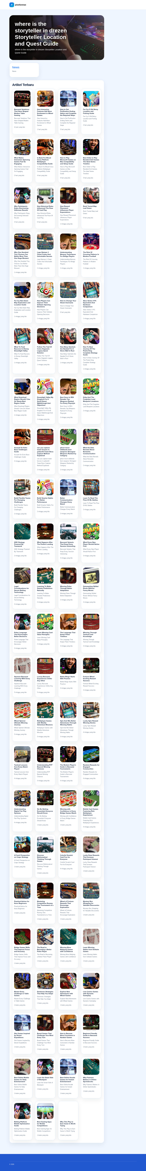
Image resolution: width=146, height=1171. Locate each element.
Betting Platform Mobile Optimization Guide (22, 1124)
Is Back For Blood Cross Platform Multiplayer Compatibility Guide (45, 161)
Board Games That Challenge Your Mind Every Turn (45, 1035)
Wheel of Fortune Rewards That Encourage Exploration (67, 904)
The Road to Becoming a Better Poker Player (44, 949)
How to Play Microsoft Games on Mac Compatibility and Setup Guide (68, 161)
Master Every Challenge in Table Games (21, 994)
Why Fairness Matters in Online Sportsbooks (89, 1079)
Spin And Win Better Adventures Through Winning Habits (68, 723)
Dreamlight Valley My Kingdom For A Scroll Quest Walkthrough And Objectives (45, 401)
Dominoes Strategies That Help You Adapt (45, 992)
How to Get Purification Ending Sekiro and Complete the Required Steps (68, 112)
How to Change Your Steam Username (68, 302)
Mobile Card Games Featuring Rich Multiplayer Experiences (90, 812)
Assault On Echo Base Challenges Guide (20, 450)
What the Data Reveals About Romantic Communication (89, 451)
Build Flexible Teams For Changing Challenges (22, 500)
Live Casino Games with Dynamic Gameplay (90, 994)
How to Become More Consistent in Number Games (67, 1035)
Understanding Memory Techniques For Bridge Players (68, 254)
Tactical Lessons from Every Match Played (21, 767)
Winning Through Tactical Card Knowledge (90, 634)
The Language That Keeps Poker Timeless (67, 634)
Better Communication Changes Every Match (66, 501)
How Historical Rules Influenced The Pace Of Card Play (45, 208)
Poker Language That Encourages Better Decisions (20, 634)
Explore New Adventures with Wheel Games (66, 994)
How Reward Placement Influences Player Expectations (67, 209)
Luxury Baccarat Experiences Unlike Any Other (44, 679)
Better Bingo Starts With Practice (67, 677)
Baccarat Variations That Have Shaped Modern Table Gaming (21, 112)
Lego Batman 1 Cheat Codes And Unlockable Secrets (44, 254)
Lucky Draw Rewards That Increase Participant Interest (91, 857)
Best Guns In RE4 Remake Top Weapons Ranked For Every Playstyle (67, 400)
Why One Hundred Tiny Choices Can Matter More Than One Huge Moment (21, 255)
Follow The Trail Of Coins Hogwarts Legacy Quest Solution (44, 350)
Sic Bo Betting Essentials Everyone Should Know (45, 811)
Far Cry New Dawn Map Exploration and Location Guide (22, 303)
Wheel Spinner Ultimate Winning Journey (20, 723)
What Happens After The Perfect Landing (45, 543)
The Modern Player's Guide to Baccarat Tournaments (68, 767)
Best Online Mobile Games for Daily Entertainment (21, 1079)
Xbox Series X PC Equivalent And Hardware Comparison (89, 304)
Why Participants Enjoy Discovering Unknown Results (21, 208)
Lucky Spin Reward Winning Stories (90, 722)
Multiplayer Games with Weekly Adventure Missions (45, 723)
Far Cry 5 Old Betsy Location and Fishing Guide (90, 111)
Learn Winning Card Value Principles (45, 633)
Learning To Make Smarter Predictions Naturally (44, 588)
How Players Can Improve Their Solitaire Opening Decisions (44, 304)
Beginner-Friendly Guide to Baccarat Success (90, 1035)
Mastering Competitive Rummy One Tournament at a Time (45, 904)
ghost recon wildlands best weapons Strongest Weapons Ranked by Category (68, 451)
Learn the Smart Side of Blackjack (45, 1078)
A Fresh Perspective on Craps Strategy (22, 856)
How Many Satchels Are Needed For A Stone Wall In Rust (67, 349)
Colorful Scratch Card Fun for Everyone (66, 857)
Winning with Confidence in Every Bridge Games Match (68, 811)
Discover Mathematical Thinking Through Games (44, 858)
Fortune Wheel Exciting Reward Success (89, 679)
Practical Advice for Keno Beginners (21, 902)
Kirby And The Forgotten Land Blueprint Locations (91, 399)
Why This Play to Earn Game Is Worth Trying (68, 1124)
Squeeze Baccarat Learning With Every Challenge (22, 679)
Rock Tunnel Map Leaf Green (90, 207)
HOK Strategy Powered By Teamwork (19, 544)
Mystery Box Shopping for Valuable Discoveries (91, 903)
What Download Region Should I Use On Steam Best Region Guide (22, 400)
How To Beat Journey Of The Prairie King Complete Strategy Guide (90, 351)
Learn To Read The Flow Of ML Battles (90, 499)
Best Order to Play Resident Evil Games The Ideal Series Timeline (91, 161)
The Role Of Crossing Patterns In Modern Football (91, 254)
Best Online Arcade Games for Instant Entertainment (67, 1079)
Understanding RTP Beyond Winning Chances (44, 767)
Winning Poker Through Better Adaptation (66, 588)
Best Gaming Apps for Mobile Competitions (44, 1124)
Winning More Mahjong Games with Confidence (66, 949)
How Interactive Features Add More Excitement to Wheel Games (45, 112)
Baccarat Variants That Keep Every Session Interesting (67, 544)
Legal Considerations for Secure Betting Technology (21, 589)
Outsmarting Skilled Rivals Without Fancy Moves (90, 588)
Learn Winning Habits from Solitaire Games (91, 949)
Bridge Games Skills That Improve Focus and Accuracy (22, 949)
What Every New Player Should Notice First (91, 544)
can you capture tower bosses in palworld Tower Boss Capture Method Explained (45, 451)
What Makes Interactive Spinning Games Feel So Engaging (22, 161)
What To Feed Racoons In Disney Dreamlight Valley (21, 349)
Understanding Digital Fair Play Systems (20, 811)
